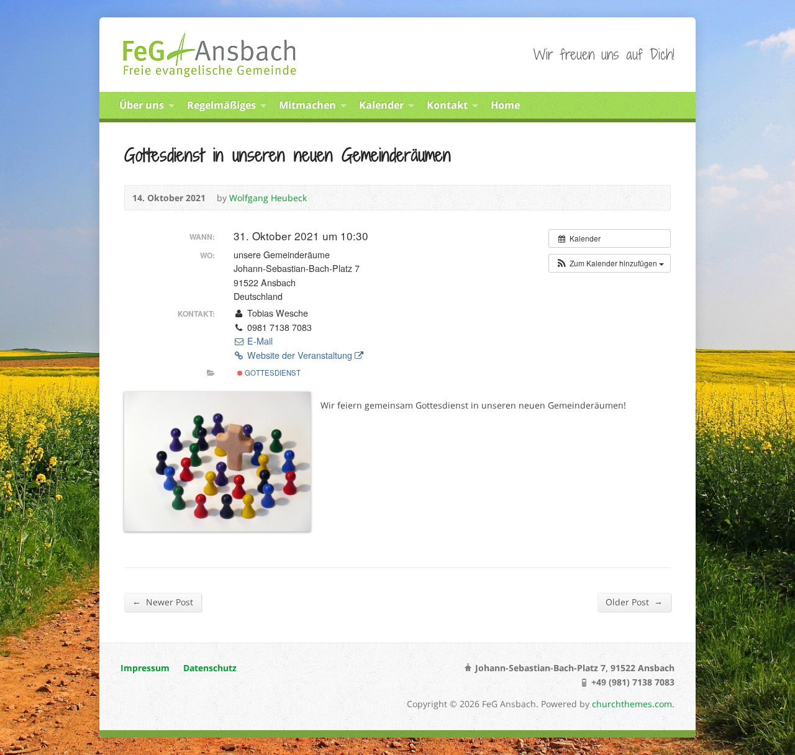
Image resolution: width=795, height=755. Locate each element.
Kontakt (447, 105)
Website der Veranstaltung (300, 355)
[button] (609, 263)
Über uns (141, 105)
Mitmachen (307, 105)
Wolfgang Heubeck (268, 198)
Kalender (381, 105)
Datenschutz (210, 668)
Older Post (634, 601)
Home (505, 105)
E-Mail (259, 341)
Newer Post (162, 601)
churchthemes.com (632, 704)
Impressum (145, 668)
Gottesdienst (272, 373)
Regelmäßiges (221, 105)
